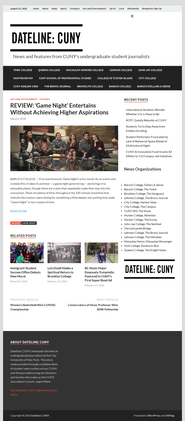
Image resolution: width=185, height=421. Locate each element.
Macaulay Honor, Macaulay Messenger (148, 241)
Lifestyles (74, 8)
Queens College (49, 70)
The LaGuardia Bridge (137, 228)
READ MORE (18, 211)
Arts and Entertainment (94, 8)
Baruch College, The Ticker (140, 189)
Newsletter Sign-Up (152, 8)
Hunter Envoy (23, 78)
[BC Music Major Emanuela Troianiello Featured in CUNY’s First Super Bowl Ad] (101, 254)
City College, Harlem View (140, 202)
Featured (44, 99)
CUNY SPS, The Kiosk (137, 211)
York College (22, 70)
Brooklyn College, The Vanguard (144, 193)
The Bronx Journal (57, 86)
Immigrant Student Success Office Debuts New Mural (25, 272)
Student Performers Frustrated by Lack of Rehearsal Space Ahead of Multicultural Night (147, 141)
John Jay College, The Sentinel (142, 224)
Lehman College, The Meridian (143, 237)
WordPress (154, 415)
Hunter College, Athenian (140, 215)
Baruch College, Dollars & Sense (143, 185)
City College (147, 78)
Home (36, 8)
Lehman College (120, 70)
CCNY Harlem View (25, 86)
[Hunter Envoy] (132, 16)
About (45, 8)
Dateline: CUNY (40, 415)
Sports (63, 8)
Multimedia (133, 8)
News (54, 8)
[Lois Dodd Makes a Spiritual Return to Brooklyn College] (64, 254)
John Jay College (150, 70)
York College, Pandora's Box (141, 245)
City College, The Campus (140, 206)
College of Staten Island (114, 78)
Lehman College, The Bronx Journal (146, 198)
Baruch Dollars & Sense (153, 86)
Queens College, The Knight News (145, 250)
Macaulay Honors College (84, 70)
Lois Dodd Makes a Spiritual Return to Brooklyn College (61, 272)
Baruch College (120, 86)
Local (121, 8)
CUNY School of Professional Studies (65, 78)
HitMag (170, 415)
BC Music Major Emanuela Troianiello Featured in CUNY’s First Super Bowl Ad (99, 274)
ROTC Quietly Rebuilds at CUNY (146, 120)
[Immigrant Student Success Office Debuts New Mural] (27, 254)
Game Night (29, 223)
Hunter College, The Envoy (140, 219)
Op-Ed (112, 8)
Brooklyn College (90, 86)
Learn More (43, 381)
